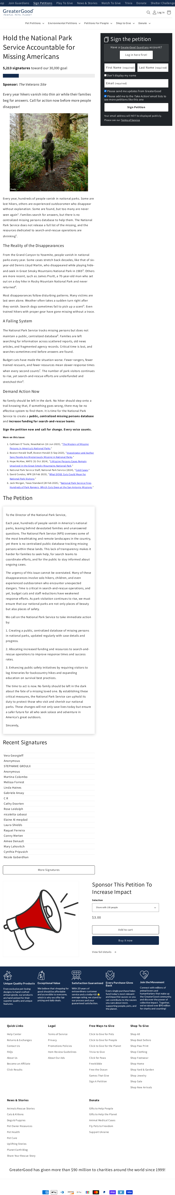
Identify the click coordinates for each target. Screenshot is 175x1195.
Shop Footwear (139, 1057)
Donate (141, 3)
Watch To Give (111, 3)
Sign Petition (136, 107)
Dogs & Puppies (16, 1120)
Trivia (128, 3)
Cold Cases (82, 470)
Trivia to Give (97, 1051)
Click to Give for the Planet (105, 1045)
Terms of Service (130, 120)
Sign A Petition (98, 1081)
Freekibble (95, 1063)
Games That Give (99, 1075)
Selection (97, 900)
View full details (102, 952)
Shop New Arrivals (141, 1087)
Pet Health (13, 1132)
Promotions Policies (60, 1045)
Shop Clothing (138, 1051)
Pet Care (12, 1138)
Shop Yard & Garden (142, 1069)
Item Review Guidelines (62, 1051)
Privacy (52, 1040)
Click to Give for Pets (101, 1034)
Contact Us (13, 1045)
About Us (12, 1057)
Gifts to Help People (101, 1108)
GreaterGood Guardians (135, 47)
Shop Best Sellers (140, 1040)
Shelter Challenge (163, 3)
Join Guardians (18, 3)
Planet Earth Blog (17, 1149)
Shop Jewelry (138, 1075)
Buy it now (125, 940)
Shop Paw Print (139, 1045)
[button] (148, 12)
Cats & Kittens (15, 1114)
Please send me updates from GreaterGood (134, 91)
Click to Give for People (103, 1040)
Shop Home (137, 1063)
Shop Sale (136, 1081)
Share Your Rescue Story (21, 1155)
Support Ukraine (99, 1132)
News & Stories (87, 3)
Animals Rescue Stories (21, 1108)
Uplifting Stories (16, 1143)
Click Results (14, 1069)
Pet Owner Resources (19, 1126)
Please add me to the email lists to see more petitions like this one (135, 97)
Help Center (14, 1034)
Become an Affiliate (18, 1063)
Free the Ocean (98, 1069)
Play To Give (64, 3)
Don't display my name (121, 75)
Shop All (135, 1034)
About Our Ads (56, 1057)
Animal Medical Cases (102, 1120)
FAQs (10, 1051)
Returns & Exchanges (19, 1040)
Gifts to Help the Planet (103, 1114)
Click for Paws (97, 1057)
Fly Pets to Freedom (101, 1126)
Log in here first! (136, 55)
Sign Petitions (42, 3)
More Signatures (49, 870)
